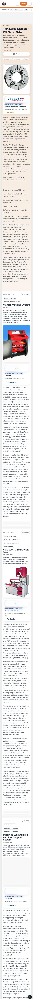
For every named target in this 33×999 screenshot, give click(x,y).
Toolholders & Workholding (21, 59)
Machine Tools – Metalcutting (12, 539)
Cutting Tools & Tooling (10, 298)
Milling (26, 10)
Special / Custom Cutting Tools (12, 301)
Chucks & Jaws (8, 59)
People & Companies (16, 10)
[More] (30, 10)
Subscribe (23, 3)
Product (6, 25)
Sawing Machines (8, 546)
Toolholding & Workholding (11, 831)
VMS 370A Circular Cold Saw (16, 550)
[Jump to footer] (30, 997)
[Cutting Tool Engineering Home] (4, 3)
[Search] (17, 4)
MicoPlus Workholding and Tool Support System (15, 837)
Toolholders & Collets (9, 825)
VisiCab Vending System (16, 305)
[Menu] (30, 4)
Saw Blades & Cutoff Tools (11, 543)
